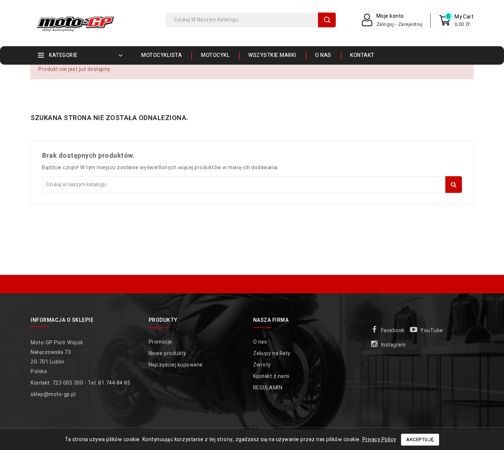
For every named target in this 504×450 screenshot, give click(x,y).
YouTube (431, 330)
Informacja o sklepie (62, 320)
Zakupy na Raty (271, 353)
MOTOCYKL (215, 55)
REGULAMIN (268, 388)
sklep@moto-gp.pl (53, 394)
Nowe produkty (167, 353)
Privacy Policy (379, 439)
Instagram (393, 345)
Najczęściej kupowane (176, 365)
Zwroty (262, 365)
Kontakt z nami (271, 376)
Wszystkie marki (272, 55)
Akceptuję (420, 439)
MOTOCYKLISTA (161, 55)
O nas (323, 55)
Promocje (160, 342)
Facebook (393, 330)
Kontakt (362, 55)
